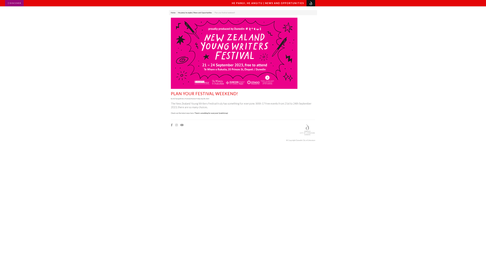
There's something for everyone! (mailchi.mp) (211, 113)
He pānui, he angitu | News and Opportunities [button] (268, 3)
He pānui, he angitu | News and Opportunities (195, 13)
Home (173, 13)
